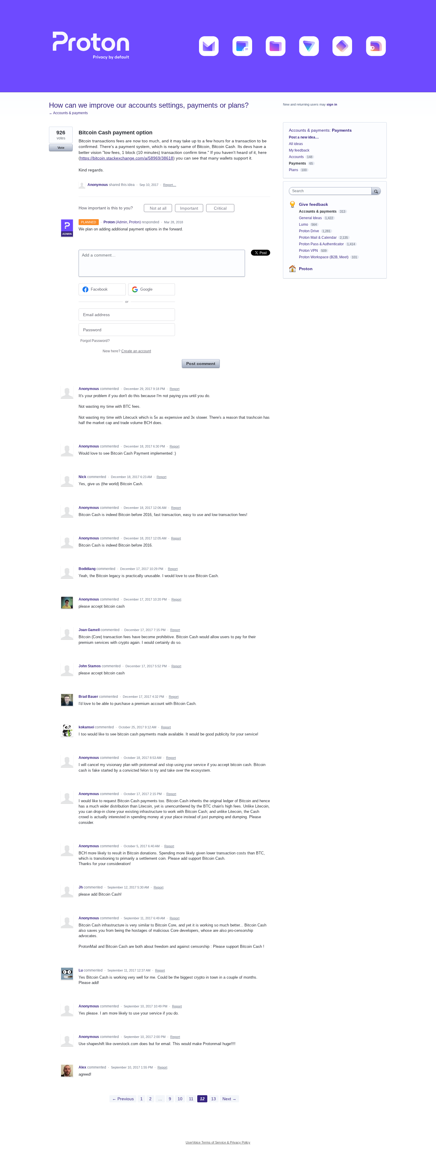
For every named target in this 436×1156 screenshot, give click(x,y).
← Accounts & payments (68, 113)
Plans (293, 170)
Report (174, 389)
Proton (306, 268)
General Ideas (311, 218)
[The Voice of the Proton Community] (218, 46)
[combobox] (332, 191)
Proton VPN (309, 251)
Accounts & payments (309, 130)
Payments (342, 130)
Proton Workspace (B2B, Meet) (324, 257)
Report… (169, 185)
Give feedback (313, 204)
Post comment (200, 363)
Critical (224, 209)
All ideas (296, 144)
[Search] (376, 191)
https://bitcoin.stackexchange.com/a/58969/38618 (126, 158)
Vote (61, 147)
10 (180, 1098)
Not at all (161, 209)
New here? (127, 351)
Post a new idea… (304, 137)
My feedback (299, 150)
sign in (332, 104)
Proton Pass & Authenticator (322, 244)
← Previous (123, 1098)
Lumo (304, 224)
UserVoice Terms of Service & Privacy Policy (218, 1142)
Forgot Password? (95, 341)
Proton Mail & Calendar (318, 237)
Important (191, 209)
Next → (229, 1098)
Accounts (296, 157)
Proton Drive (309, 231)
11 (191, 1098)
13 (213, 1098)
